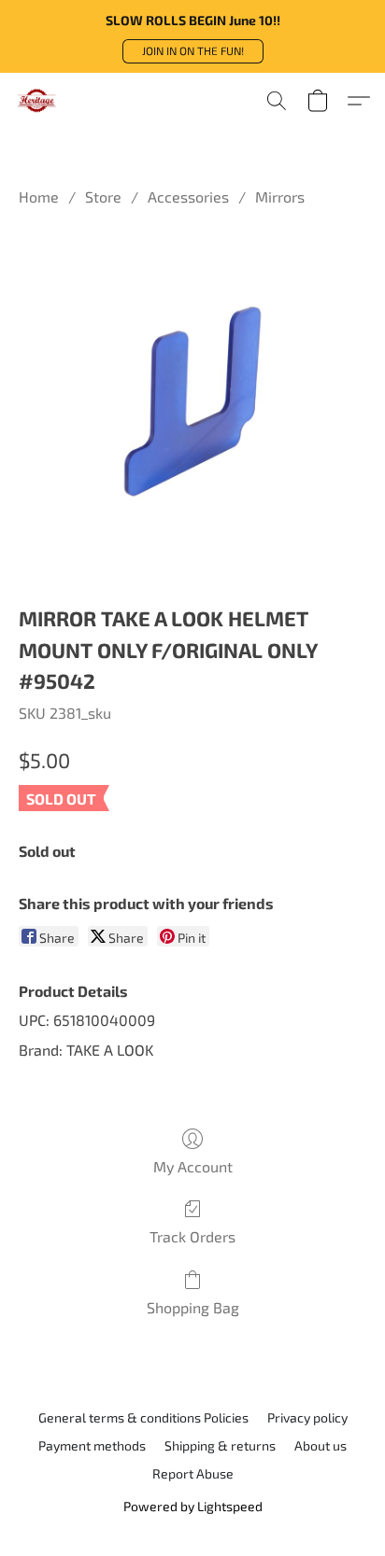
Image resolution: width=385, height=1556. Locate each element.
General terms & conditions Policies (143, 1417)
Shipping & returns (220, 1445)
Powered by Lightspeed (193, 1506)
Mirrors (280, 196)
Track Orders (192, 1236)
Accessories (188, 196)
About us (320, 1445)
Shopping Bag (193, 1307)
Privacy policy (307, 1417)
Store (103, 196)
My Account (193, 1166)
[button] (193, 51)
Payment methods (92, 1445)
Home (39, 196)
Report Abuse (193, 1473)
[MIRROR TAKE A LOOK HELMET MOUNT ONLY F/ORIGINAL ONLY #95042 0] (192, 401)
